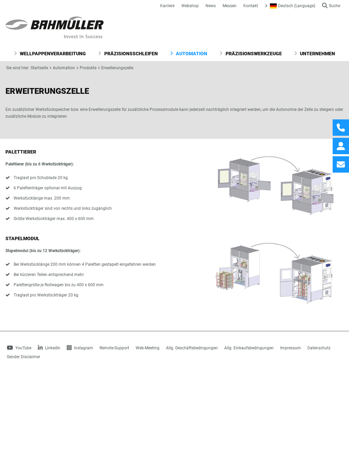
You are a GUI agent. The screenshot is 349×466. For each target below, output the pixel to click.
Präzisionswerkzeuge (253, 53)
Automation (191, 53)
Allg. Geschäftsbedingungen (192, 348)
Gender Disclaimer (23, 356)
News (211, 5)
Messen (230, 5)
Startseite (39, 67)
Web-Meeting (148, 348)
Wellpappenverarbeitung (52, 53)
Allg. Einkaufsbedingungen (249, 348)
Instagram (83, 348)
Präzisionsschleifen (130, 53)
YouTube (22, 348)
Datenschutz (319, 348)
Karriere (167, 5)
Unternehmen (317, 53)
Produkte (88, 67)
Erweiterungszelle (117, 67)
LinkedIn (52, 348)
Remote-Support (114, 348)
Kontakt (250, 5)
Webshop (190, 5)
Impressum (290, 348)
